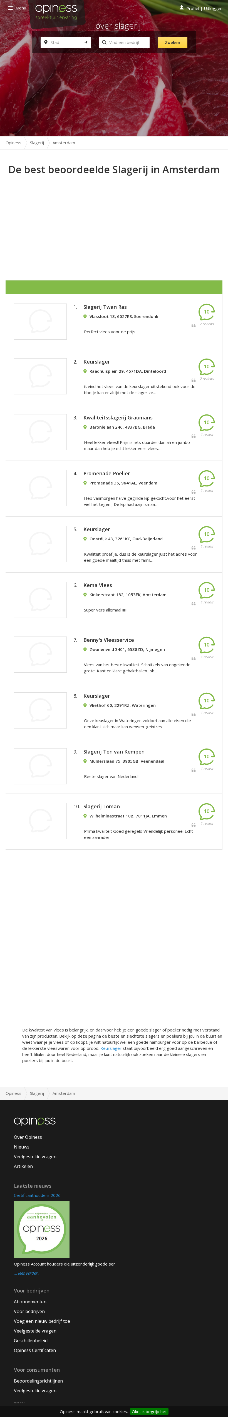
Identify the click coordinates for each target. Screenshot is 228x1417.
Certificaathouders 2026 (37, 1195)
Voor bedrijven (29, 1311)
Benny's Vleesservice (108, 640)
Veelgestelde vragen (35, 1157)
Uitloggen (213, 8)
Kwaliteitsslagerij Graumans (118, 417)
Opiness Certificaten (35, 1350)
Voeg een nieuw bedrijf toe (42, 1321)
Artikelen (23, 1166)
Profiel (192, 8)
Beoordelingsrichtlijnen (38, 1381)
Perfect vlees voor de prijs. (110, 331)
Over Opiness (28, 1137)
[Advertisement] (117, 218)
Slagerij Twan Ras (105, 307)
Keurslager (96, 361)
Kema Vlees (97, 585)
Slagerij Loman (101, 806)
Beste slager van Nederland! (111, 776)
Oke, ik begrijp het (149, 1411)
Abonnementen (30, 1302)
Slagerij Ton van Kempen (114, 751)
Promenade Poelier (106, 473)
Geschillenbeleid (31, 1341)
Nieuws (21, 1147)
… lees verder (26, 1273)
